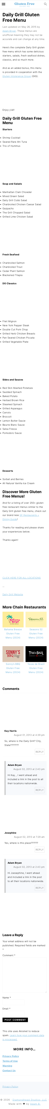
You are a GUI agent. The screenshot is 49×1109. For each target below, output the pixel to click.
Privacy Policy (11, 1056)
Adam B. (35, 1104)
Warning (7, 1065)
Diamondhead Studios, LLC (30, 1099)
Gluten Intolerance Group (17, 76)
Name (7, 997)
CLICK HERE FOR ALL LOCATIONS (22, 577)
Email (6, 1008)
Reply (40, 751)
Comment (9, 955)
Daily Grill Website (13, 594)
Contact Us (9, 1070)
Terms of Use (10, 1061)
